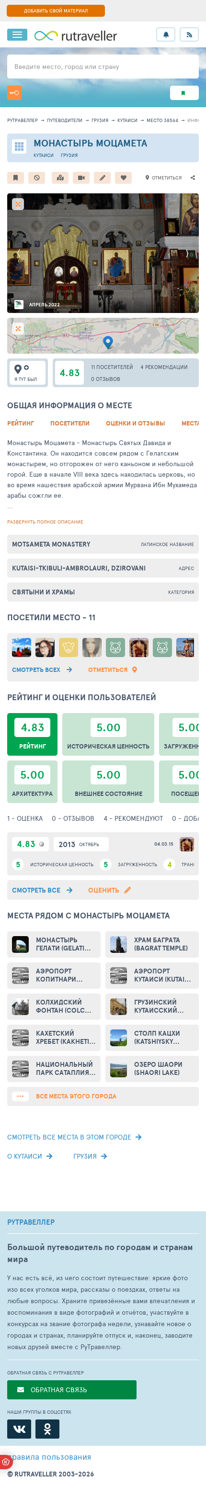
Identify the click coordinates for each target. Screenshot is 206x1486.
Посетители (70, 423)
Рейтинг (20, 423)
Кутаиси (127, 120)
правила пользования (49, 1456)
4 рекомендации (164, 366)
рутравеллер (22, 120)
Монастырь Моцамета (90, 143)
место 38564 (162, 120)
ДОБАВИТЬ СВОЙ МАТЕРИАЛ (56, 10)
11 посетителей (112, 366)
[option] (103, 253)
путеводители (64, 120)
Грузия (100, 120)
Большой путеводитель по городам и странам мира (100, 1253)
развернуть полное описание (45, 521)
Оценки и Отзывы (135, 423)
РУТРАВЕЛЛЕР (31, 1222)
